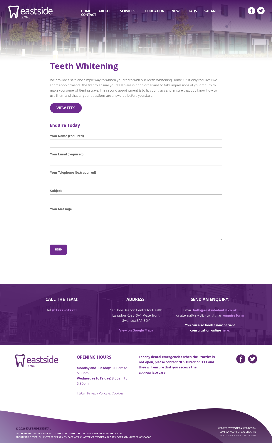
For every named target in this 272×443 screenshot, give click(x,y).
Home (86, 11)
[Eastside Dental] (30, 9)
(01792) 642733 (65, 310)
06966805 (145, 437)
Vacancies (213, 11)
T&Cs (81, 393)
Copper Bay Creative (243, 432)
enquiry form (233, 315)
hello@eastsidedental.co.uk (215, 310)
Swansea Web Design (243, 428)
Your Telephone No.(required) (73, 172)
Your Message (61, 209)
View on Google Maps (136, 330)
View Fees (65, 108)
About (104, 11)
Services (128, 11)
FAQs (193, 11)
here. (226, 330)
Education (154, 11)
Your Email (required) (66, 154)
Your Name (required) (67, 135)
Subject (56, 190)
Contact (88, 15)
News (176, 11)
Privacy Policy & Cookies (105, 393)
